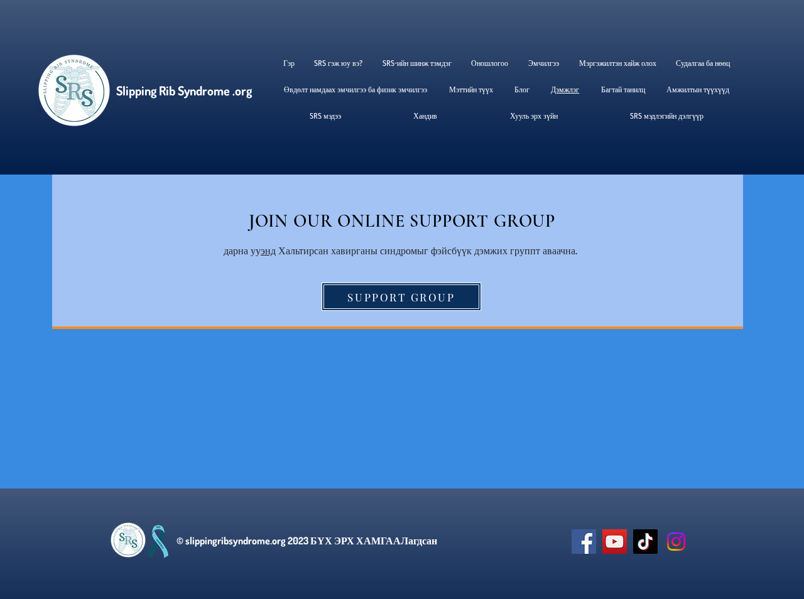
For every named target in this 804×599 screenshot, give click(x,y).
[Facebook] (584, 541)
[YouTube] (614, 541)
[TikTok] (645, 541)
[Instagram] (676, 541)
